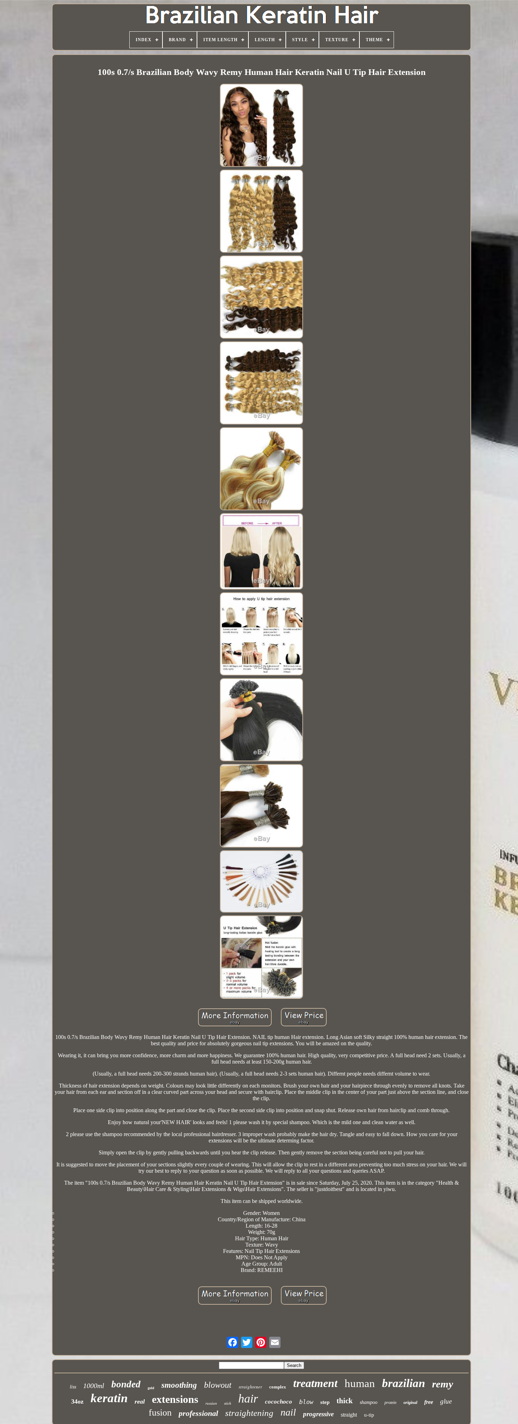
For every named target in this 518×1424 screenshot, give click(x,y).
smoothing (179, 1385)
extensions (175, 1399)
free (428, 1402)
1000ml (93, 1386)
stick (227, 1403)
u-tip (369, 1415)
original (410, 1402)
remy (442, 1384)
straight (349, 1415)
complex (277, 1387)
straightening (249, 1413)
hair (248, 1398)
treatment (315, 1383)
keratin (109, 1398)
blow (306, 1401)
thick (345, 1401)
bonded (126, 1384)
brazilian (403, 1383)
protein (390, 1402)
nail (288, 1412)
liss (73, 1387)
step (324, 1402)
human (360, 1383)
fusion (160, 1412)
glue (446, 1401)
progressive (318, 1414)
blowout (218, 1385)
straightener (250, 1387)
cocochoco (278, 1401)
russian (211, 1403)
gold (151, 1388)
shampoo (368, 1402)
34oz (77, 1401)
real (140, 1401)
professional (198, 1413)
